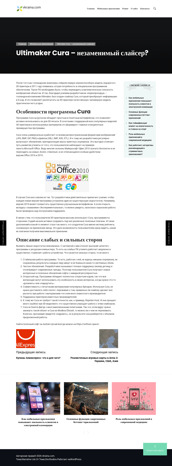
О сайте (134, 8)
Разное (125, 8)
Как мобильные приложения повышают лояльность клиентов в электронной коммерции (38, 422)
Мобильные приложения (108, 8)
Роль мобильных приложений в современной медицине (140, 137)
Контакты (145, 8)
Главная (91, 8)
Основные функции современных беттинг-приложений (139, 115)
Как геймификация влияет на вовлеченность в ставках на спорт (141, 126)
